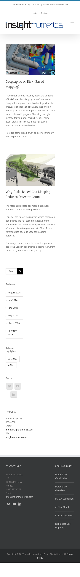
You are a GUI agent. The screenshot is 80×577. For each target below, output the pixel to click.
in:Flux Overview (64, 515)
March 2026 (14, 323)
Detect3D (12, 358)
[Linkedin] (13, 394)
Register (44, 13)
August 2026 (14, 292)
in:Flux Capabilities (64, 498)
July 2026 (12, 300)
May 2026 (13, 315)
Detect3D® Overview (61, 488)
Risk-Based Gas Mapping (62, 525)
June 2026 (13, 307)
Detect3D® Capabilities (61, 476)
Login (34, 13)
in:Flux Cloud (62, 507)
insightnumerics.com (16, 437)
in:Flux (11, 365)
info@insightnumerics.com (55, 4)
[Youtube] (18, 386)
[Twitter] (9, 386)
